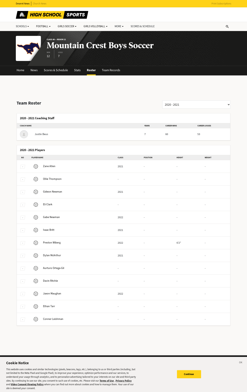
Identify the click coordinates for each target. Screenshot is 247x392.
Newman (52, 191)
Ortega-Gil (53, 268)
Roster (91, 70)
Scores (143, 26)
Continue (189, 374)
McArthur (52, 255)
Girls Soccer (66, 26)
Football (42, 26)
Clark (47, 204)
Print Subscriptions (221, 3)
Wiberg (52, 242)
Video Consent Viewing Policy (27, 384)
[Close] (241, 363)
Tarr (49, 306)
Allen (49, 166)
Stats (77, 70)
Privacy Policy (124, 380)
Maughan (52, 293)
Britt (48, 230)
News (34, 70)
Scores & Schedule (56, 70)
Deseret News (23, 3)
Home (20, 70)
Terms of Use (107, 380)
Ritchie (50, 281)
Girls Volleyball (94, 26)
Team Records (111, 70)
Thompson (52, 179)
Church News (39, 3)
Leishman (53, 319)
